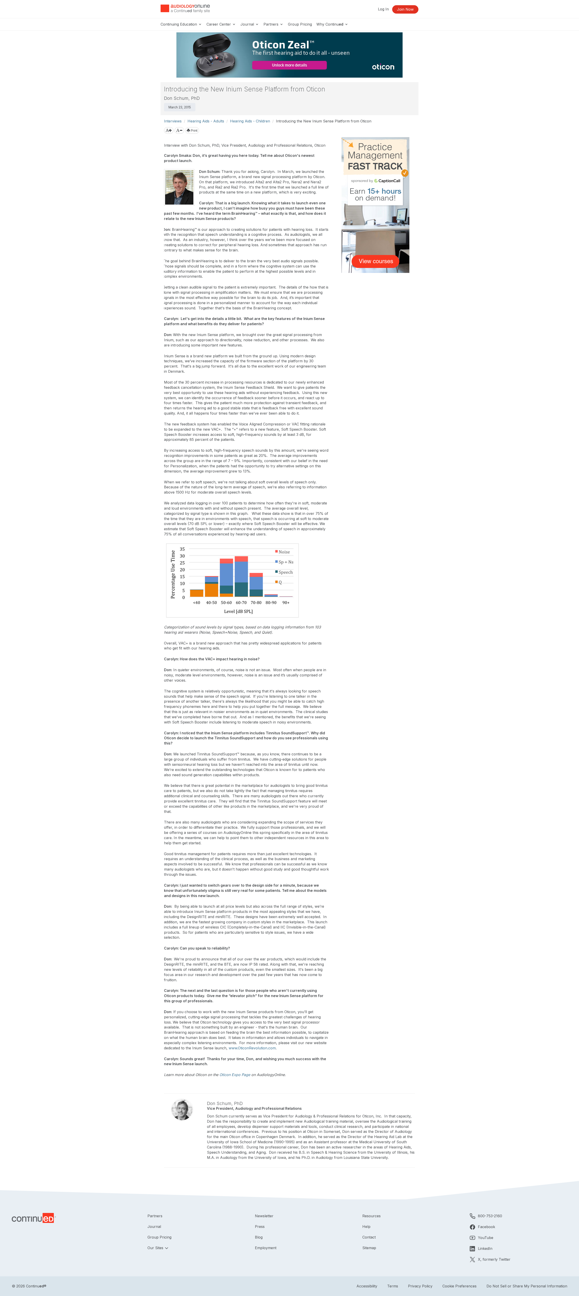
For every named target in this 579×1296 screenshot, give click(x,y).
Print (193, 130)
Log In (383, 9)
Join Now (405, 9)
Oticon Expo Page (234, 1074)
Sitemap (369, 1248)
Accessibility (366, 1286)
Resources (371, 1216)
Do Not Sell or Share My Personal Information (526, 1286)
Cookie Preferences (459, 1286)
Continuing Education (179, 24)
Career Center (219, 24)
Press (260, 1226)
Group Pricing (300, 24)
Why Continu (329, 24)
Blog (259, 1237)
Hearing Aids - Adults (205, 121)
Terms (392, 1286)
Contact (369, 1237)
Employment (265, 1248)
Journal (247, 24)
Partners (271, 24)
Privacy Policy (420, 1286)
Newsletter (264, 1216)
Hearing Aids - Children (250, 121)
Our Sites (155, 1248)
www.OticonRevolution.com (252, 1048)
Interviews (173, 121)
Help (366, 1226)
